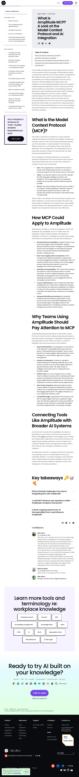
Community (22, 736)
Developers (22, 733)
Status (35, 727)
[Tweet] (46, 43)
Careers (49, 725)
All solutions (8, 736)
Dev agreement (24, 768)
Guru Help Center (38, 725)
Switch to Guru (51, 737)
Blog (20, 738)
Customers (22, 727)
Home (6, 709)
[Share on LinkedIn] (42, 43)
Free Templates (52, 739)
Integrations (8, 730)
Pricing (7, 725)
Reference (13, 709)
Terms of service (11, 768)
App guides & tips (23, 709)
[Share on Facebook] (49, 43)
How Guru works (9, 727)
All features (8, 733)
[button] (76, 3)
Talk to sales (67, 3)
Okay (26, 772)
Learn (20, 725)
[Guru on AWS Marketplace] (68, 740)
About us (50, 727)
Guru (43, 437)
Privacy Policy (17, 773)
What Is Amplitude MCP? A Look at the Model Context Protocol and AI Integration (29, 711)
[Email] (39, 43)
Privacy (34, 768)
